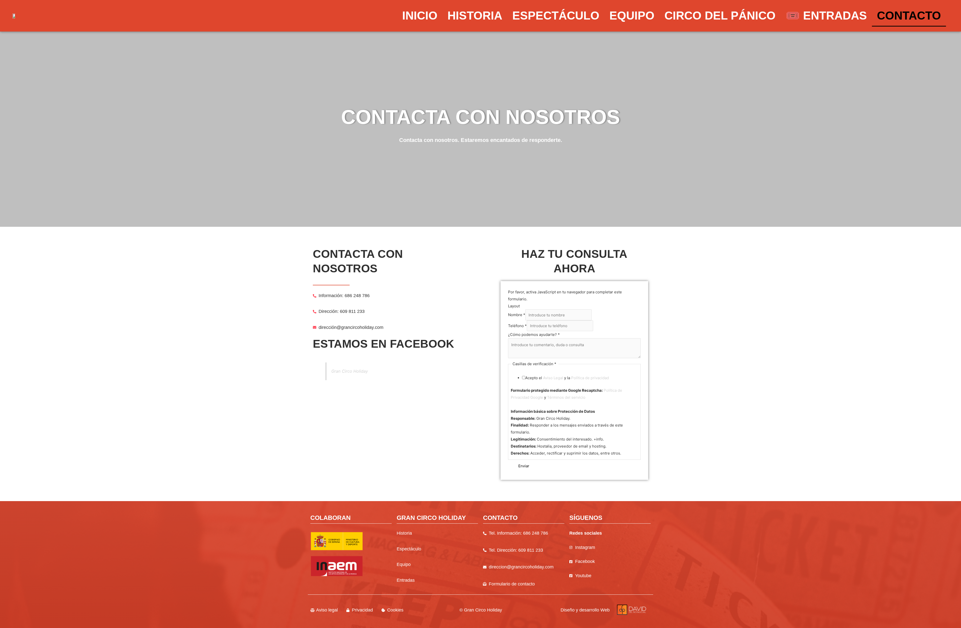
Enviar (523, 466)
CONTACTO (909, 15)
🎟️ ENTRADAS (826, 15)
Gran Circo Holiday (349, 371)
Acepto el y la (567, 377)
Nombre (516, 315)
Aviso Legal (553, 377)
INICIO (419, 15)
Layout (514, 306)
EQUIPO (631, 15)
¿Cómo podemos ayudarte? (534, 334)
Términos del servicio (566, 397)
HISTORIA (474, 15)
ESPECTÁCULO (555, 15)
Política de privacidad (590, 377)
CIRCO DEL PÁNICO (720, 15)
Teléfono (517, 325)
